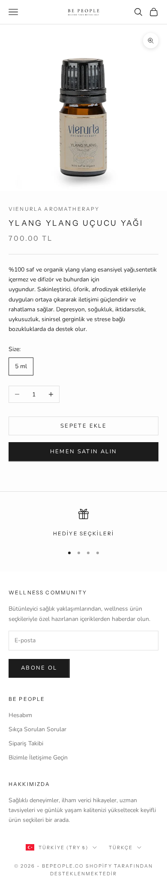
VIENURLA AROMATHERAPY (54, 209)
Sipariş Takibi (26, 743)
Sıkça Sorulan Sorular (37, 729)
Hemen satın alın (83, 451)
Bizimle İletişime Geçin (38, 757)
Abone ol (39, 668)
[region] (83, 523)
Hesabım (20, 715)
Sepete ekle (83, 426)
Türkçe (121, 848)
